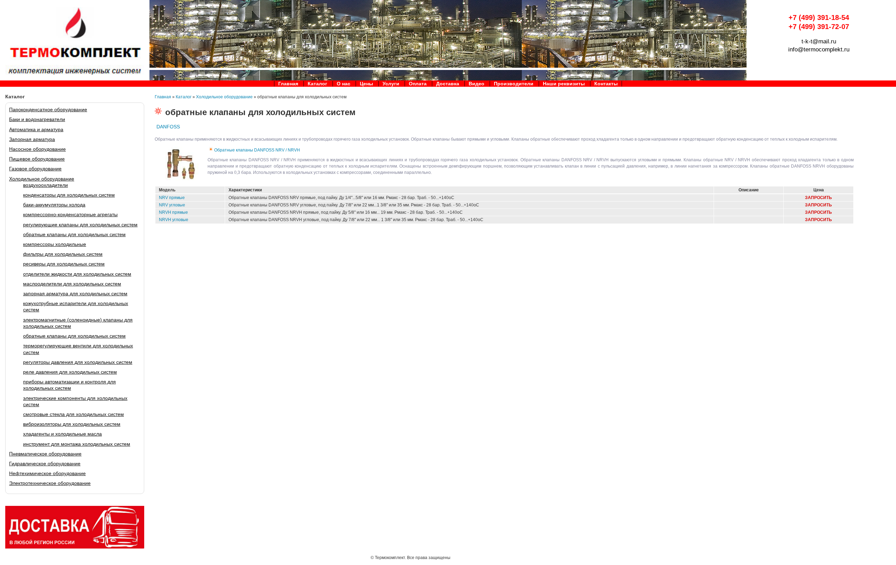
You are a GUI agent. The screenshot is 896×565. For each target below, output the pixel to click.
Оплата (418, 83)
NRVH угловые (173, 219)
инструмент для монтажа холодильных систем (76, 444)
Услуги (391, 83)
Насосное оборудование (37, 149)
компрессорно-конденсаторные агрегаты (70, 214)
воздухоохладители (45, 185)
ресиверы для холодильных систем (64, 264)
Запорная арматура (32, 139)
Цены (366, 83)
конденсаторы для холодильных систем (69, 195)
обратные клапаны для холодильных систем (74, 234)
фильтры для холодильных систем (63, 254)
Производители (513, 83)
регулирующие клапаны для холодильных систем (80, 224)
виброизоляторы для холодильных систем (71, 424)
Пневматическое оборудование (45, 454)
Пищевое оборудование (37, 159)
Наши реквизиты (564, 83)
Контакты (606, 83)
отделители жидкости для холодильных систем (77, 274)
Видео (476, 83)
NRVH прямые (173, 212)
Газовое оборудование (35, 168)
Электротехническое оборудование (50, 483)
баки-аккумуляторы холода (54, 204)
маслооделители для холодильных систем (72, 284)
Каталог (317, 83)
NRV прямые (172, 197)
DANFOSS (168, 126)
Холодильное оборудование (41, 179)
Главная (288, 83)
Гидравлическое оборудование (44, 463)
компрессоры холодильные (54, 244)
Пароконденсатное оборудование (48, 109)
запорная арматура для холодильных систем (75, 293)
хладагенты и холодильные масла (62, 434)
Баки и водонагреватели (37, 119)
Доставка (447, 83)
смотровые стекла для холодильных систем (73, 414)
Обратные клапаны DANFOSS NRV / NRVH (257, 150)
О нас (343, 83)
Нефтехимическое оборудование (47, 473)
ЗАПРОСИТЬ (818, 197)
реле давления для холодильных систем (70, 372)
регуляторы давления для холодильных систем (77, 362)
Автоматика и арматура (36, 129)
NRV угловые (172, 205)
